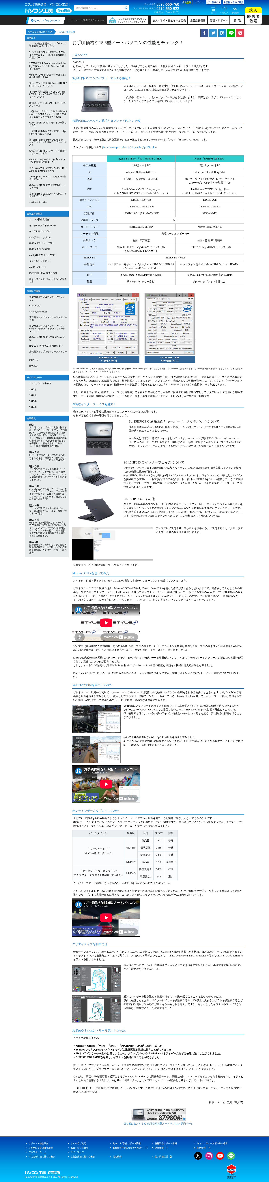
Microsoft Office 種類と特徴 (43, 273)
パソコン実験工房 (66, 31)
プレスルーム (35, 1152)
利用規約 (117, 1156)
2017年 (33, 389)
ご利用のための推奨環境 (41, 1147)
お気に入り (224, 13)
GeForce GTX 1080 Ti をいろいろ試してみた (47, 124)
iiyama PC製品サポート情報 (127, 1143)
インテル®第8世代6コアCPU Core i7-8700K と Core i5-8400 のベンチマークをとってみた (47, 94)
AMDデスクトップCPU (40, 237)
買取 (238, 20)
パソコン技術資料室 (39, 219)
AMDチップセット (38, 267)
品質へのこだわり (79, 1147)
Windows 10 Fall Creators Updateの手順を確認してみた (47, 76)
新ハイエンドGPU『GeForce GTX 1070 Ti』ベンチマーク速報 (48, 84)
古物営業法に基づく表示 (83, 1156)
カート (213, 13)
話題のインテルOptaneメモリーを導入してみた (47, 104)
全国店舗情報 (198, 20)
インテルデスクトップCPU (42, 225)
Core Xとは (34, 305)
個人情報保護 (161, 1156)
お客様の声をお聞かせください (128, 1147)
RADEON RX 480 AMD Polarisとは (46, 345)
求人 (253, 15)
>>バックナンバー (38, 202)
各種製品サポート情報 (166, 1143)
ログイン (199, 2)
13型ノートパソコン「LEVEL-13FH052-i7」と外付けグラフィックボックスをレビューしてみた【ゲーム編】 (48, 114)
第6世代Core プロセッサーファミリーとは (48, 353)
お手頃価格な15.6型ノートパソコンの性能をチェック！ (48, 195)
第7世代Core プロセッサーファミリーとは (48, 319)
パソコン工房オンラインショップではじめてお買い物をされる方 (132, 20)
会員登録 (186, 2)
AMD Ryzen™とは (38, 311)
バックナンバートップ (40, 383)
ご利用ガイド (213, 2)
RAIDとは (34, 360)
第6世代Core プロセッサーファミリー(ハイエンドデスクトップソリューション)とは (48, 328)
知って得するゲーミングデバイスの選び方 (48, 280)
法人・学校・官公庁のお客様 (169, 20)
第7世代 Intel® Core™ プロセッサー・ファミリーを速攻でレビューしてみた (48, 142)
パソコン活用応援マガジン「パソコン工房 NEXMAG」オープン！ (48, 45)
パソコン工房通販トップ (40, 31)
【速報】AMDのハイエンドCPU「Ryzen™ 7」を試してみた (47, 132)
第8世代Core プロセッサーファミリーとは (48, 298)
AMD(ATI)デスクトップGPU (42, 255)
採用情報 (201, 1147)
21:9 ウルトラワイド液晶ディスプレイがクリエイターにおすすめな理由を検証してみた (48, 54)
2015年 (33, 401)
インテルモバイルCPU (40, 231)
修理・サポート (219, 20)
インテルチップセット (40, 261)
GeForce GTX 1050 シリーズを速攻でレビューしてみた (47, 152)
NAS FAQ (33, 366)
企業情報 (159, 1147)
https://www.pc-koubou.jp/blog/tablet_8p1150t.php (129, 147)
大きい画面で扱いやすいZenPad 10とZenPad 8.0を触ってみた (48, 169)
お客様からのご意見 (233, 2)
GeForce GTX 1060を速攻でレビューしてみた (47, 186)
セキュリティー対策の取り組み (212, 1143)
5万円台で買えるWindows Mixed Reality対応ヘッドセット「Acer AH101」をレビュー (47, 66)
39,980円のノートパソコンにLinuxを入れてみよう (47, 178)
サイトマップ (77, 1152)
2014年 (33, 407)
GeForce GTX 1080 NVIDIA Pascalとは (47, 338)
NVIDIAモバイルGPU (39, 249)
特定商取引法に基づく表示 (42, 1156)
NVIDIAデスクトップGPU (41, 243)
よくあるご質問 (78, 1143)
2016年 (33, 395)
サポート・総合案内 (38, 1143)
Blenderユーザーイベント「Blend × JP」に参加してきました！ (47, 161)
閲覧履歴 (235, 13)
